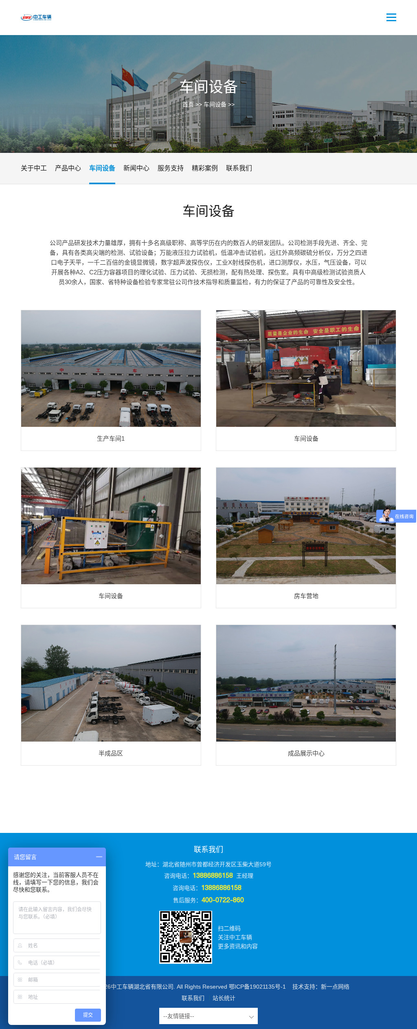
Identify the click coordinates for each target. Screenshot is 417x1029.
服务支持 (171, 168)
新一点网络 (335, 986)
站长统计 (224, 998)
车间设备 (215, 104)
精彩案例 (205, 168)
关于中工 (34, 168)
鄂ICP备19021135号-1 (257, 986)
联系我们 (239, 168)
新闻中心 (136, 168)
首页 (188, 104)
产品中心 (68, 168)
